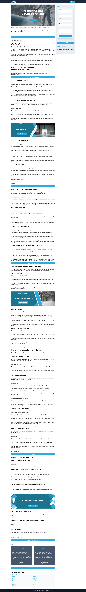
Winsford (13, 579)
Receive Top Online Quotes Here (33, 263)
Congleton (35, 580)
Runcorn (13, 577)
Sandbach (35, 577)
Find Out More (33, 454)
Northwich (14, 580)
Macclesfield (35, 583)
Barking (21, 537)
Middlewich (14, 583)
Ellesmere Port (13, 537)
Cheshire (14, 584)
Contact (72, 1)
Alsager (34, 579)
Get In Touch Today (33, 36)
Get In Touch (65, 42)
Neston (18, 537)
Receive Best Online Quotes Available (33, 77)
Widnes (13, 578)
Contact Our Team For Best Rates (33, 186)
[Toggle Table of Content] (21, 40)
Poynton (34, 584)
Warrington (14, 585)
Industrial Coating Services (20, 27)
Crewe (34, 574)
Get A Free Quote (33, 567)
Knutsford (35, 578)
